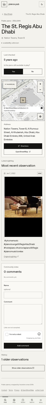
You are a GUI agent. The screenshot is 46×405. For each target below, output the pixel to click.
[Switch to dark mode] (42, 4)
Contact (4, 390)
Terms (11, 390)
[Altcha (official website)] (39, 334)
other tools (40, 390)
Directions (24, 146)
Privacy (16, 390)
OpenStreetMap (22, 152)
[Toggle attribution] (41, 108)
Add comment (23, 346)
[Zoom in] (40, 84)
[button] (23, 100)
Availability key (11, 84)
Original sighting (10, 256)
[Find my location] (40, 116)
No (32, 71)
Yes (13, 71)
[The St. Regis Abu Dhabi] (23, 100)
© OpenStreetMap (27, 390)
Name (7, 287)
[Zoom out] (40, 89)
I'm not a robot (15, 334)
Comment (8, 302)
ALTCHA (38, 338)
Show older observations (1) (23, 368)
